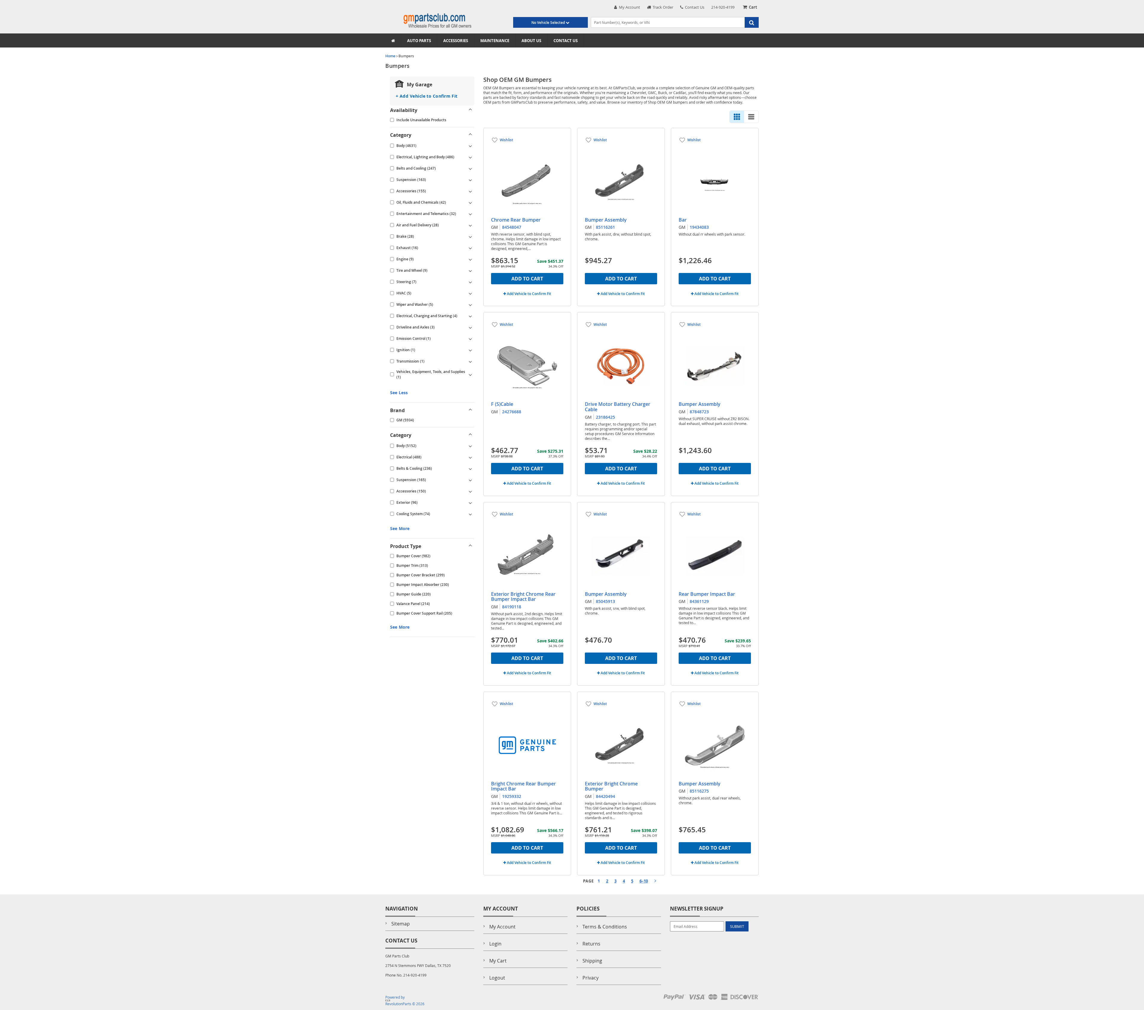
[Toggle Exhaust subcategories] (470, 247)
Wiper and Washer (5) (414, 304)
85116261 (605, 227)
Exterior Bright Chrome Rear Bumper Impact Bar (523, 597)
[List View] (751, 117)
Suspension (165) (411, 479)
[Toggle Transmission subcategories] (470, 361)
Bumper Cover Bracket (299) (420, 575)
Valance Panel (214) (413, 603)
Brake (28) (405, 236)
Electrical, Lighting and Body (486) (425, 156)
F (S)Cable (502, 404)
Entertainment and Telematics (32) (426, 213)
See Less (399, 392)
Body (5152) (406, 445)
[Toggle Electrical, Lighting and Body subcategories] (470, 157)
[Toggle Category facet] (470, 135)
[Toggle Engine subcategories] (470, 259)
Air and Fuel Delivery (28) (417, 225)
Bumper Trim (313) (412, 565)
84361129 (699, 601)
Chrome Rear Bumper (516, 220)
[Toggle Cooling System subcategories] (470, 514)
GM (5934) (405, 420)
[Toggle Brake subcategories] (470, 236)
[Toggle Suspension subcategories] (470, 179)
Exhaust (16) (407, 247)
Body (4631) (406, 145)
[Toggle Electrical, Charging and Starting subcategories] (470, 316)
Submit (737, 926)
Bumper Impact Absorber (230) (422, 584)
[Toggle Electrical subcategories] (470, 457)
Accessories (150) (411, 491)
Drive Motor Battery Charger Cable (617, 407)
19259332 (511, 796)
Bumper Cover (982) (413, 555)
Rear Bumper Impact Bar (707, 594)
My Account (628, 7)
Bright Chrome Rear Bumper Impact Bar (523, 786)
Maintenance (494, 40)
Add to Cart (527, 278)
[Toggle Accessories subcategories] (470, 191)
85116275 (699, 791)
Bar (683, 220)
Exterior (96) (407, 502)
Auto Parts (419, 40)
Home (390, 56)
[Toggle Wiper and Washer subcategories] (470, 304)
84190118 (511, 607)
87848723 (699, 412)
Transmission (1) (410, 361)
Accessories (455, 40)
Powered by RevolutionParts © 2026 (404, 1000)
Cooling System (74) (413, 513)
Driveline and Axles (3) (415, 327)
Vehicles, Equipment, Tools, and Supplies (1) (430, 374)
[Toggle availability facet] (470, 110)
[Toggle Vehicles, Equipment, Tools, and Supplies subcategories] (470, 374)
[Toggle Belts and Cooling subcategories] (470, 168)
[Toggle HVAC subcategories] (470, 293)
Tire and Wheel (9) (411, 270)
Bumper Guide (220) (413, 594)
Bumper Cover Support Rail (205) (424, 613)
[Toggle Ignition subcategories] (470, 350)
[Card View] (737, 117)
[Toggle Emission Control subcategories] (470, 338)
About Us (531, 40)
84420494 (605, 796)
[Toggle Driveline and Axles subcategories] (470, 327)
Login (495, 943)
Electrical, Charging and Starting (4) (426, 315)
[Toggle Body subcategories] (470, 145)
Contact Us (693, 7)
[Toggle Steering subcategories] (470, 281)
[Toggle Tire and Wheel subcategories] (470, 270)
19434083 (699, 227)
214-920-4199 (722, 7)
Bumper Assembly (606, 220)
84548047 (511, 227)
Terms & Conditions (604, 926)
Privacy (590, 977)
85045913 (605, 601)
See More (400, 528)
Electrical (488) (408, 457)
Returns (591, 943)
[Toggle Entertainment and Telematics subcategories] (470, 213)
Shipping (592, 960)
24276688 (511, 412)
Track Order (662, 7)
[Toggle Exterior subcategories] (470, 502)
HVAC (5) (403, 293)
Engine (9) (405, 259)
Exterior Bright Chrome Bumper (611, 786)
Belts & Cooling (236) (414, 468)
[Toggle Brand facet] (470, 410)
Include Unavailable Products (421, 119)
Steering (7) (406, 281)
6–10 (644, 881)
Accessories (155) (411, 191)
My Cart (498, 960)
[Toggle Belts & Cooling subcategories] (470, 468)
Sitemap (400, 923)
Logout (497, 977)
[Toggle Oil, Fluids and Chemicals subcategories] (470, 202)
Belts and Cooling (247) (416, 168)
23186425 (605, 417)
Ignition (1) (405, 349)
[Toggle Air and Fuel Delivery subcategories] (470, 225)
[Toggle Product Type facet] (470, 546)
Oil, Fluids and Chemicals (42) (421, 202)
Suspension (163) (411, 179)
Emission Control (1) (413, 338)
